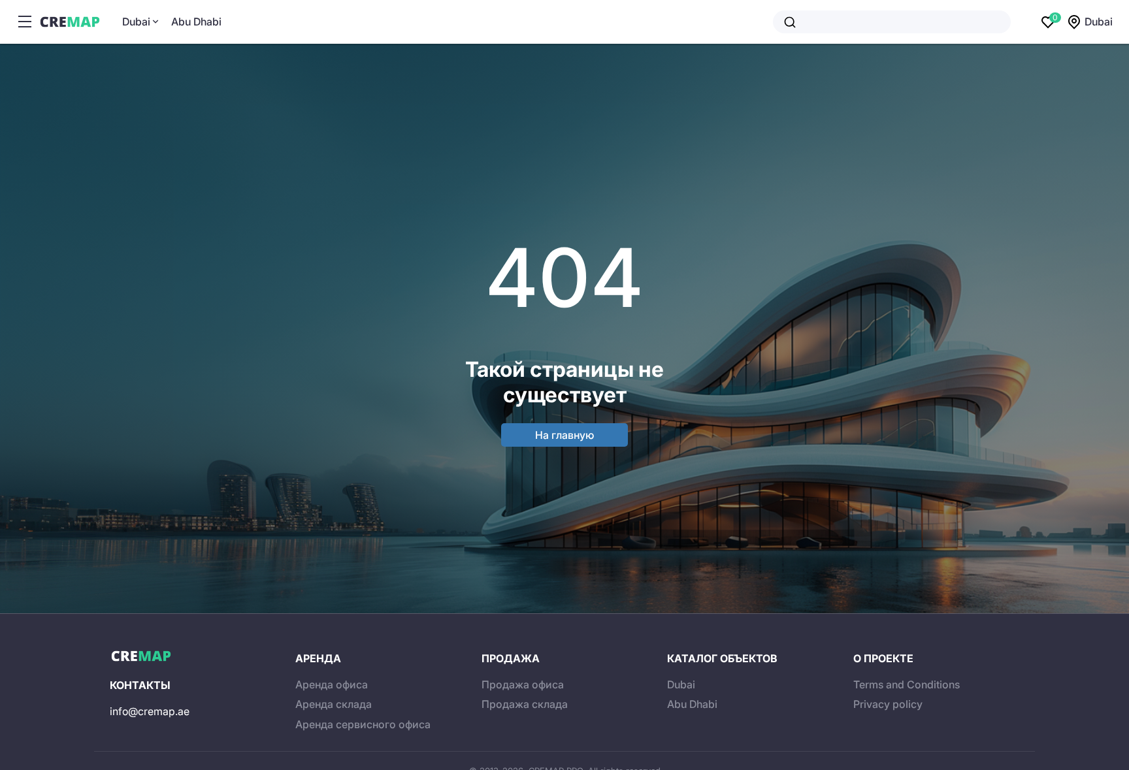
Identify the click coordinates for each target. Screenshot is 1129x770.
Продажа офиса (523, 684)
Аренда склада (333, 704)
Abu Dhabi (196, 21)
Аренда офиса (331, 684)
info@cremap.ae (149, 711)
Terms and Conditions (906, 684)
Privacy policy (888, 704)
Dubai (136, 21)
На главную (564, 434)
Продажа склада (525, 704)
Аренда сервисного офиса (363, 724)
